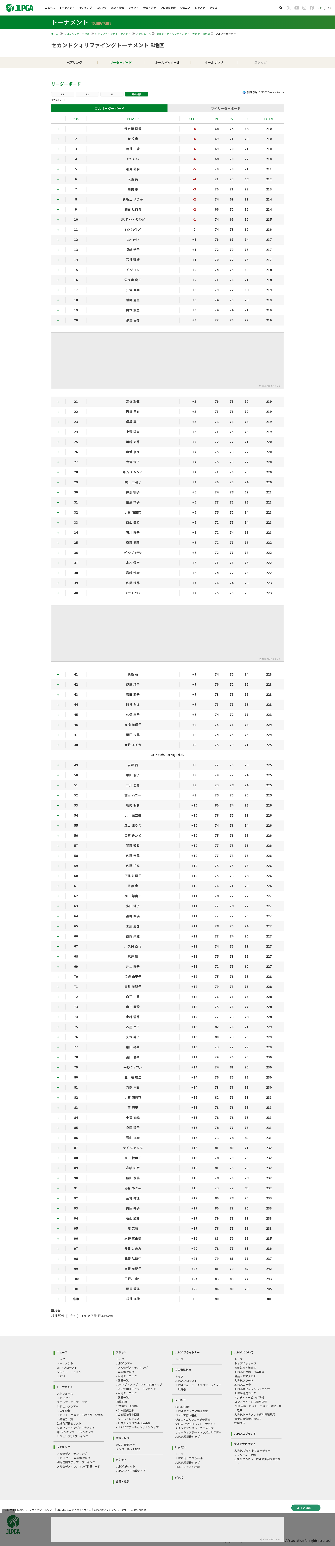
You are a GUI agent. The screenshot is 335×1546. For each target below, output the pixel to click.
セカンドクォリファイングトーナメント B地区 (183, 33)
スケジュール (143, 33)
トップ (61, 1359)
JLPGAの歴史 (242, 1385)
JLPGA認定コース (245, 1393)
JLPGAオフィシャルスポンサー (253, 1389)
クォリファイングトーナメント (113, 33)
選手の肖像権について (248, 1419)
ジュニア (185, 7)
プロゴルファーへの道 (77, 33)
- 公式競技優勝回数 (128, 1414)
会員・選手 (149, 7)
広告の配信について (271, 386)
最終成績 (136, 94)
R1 (62, 94)
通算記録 (121, 1402)
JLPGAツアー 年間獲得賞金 (73, 1458)
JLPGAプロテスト (186, 1381)
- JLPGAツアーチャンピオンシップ (137, 1427)
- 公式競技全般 (125, 1410)
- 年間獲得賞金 (125, 1372)
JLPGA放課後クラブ (187, 1436)
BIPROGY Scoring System (271, 92)
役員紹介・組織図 (245, 1368)
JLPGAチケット (125, 1466)
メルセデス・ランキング (72, 1454)
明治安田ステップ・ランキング (76, 1462)
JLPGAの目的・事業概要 (249, 1372)
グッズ (213, 7)
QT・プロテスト (67, 1368)
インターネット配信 (128, 1449)
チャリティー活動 (245, 1455)
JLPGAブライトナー (187, 1352)
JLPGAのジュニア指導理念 (191, 1411)
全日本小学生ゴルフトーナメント (195, 1424)
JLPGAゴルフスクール (189, 1458)
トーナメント (67, 7)
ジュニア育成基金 (186, 1415)
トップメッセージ (245, 1363)
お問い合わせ (138, 1510)
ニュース (50, 7)
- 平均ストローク (126, 1376)
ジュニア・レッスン (69, 1372)
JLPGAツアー (65, 1398)
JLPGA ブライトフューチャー (252, 1450)
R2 (87, 94)
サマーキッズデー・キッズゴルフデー (198, 1432)
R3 (112, 94)
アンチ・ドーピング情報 (249, 1397)
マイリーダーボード (226, 108)
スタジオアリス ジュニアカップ (194, 1428)
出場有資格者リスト (69, 1423)
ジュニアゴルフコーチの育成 (192, 1419)
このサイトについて (15, 1510)
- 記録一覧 (122, 1380)
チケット (134, 7)
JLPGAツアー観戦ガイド (131, 1471)
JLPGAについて (243, 1352)
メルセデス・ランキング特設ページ (78, 1466)
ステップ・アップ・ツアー (73, 1402)
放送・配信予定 (125, 1445)
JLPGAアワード (244, 1380)
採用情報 (239, 1423)
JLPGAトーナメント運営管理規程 (254, 1414)
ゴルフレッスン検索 (187, 1467)
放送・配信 (117, 7)
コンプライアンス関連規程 (250, 1402)
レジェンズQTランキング (72, 1436)
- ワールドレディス (127, 1419)
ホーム (55, 33)
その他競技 (64, 1411)
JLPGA (61, 1376)
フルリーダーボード (109, 108)
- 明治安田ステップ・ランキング (136, 1389)
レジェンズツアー (68, 1406)
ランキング (85, 7)
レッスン (200, 7)
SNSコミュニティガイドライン (74, 1510)
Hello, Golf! (182, 1407)
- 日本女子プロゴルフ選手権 (133, 1423)
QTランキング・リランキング (75, 1432)
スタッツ (102, 7)
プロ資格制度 (168, 7)
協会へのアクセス (245, 1376)
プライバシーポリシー (41, 1510)
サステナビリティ (245, 1443)
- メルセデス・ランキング (132, 1368)
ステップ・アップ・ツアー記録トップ (139, 1385)
